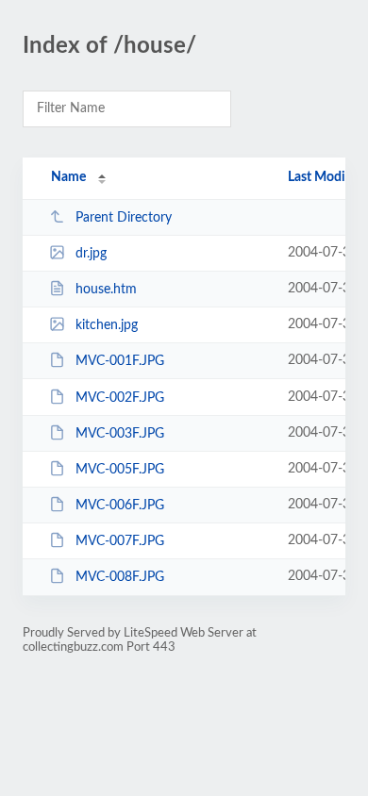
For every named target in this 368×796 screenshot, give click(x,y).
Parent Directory (123, 217)
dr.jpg (91, 253)
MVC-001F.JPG (119, 361)
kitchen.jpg (106, 325)
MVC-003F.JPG (119, 433)
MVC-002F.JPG (119, 398)
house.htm (106, 289)
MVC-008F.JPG (119, 577)
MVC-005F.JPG (119, 469)
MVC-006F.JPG (119, 505)
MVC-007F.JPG (119, 541)
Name (68, 177)
